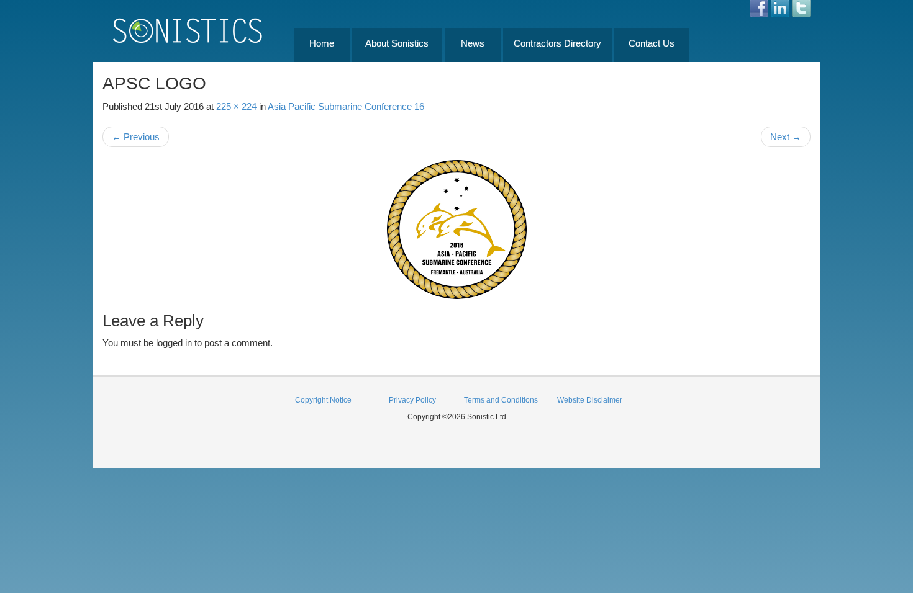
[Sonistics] (188, 30)
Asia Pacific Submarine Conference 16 (346, 106)
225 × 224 (236, 106)
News (472, 43)
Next (785, 137)
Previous (136, 137)
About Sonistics (397, 43)
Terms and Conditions (501, 400)
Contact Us (652, 43)
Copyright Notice (323, 400)
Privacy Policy (412, 400)
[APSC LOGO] (456, 229)
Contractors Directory (557, 43)
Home (321, 43)
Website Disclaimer (589, 400)
